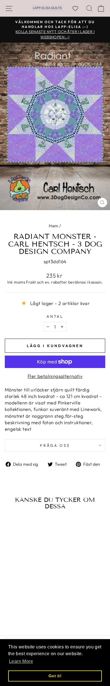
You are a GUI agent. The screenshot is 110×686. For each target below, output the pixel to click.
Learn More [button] (21, 661)
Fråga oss (55, 445)
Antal (55, 316)
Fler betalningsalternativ (55, 376)
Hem (53, 225)
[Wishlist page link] (78, 8)
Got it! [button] (55, 676)
